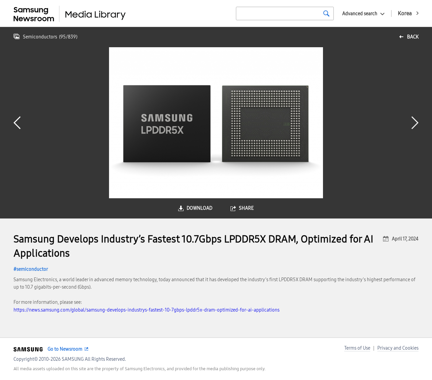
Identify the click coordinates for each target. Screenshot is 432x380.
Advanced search (359, 14)
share (246, 208)
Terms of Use (357, 348)
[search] (326, 13)
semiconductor (32, 269)
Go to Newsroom (65, 349)
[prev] (17, 122)
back (412, 37)
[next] (414, 122)
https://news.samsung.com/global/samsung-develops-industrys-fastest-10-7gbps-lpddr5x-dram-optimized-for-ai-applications (146, 310)
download (199, 208)
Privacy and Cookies (397, 348)
